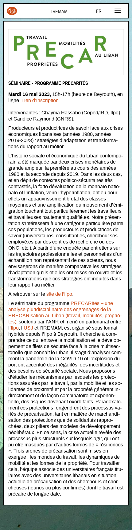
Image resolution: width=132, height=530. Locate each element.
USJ (28, 328)
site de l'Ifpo (59, 294)
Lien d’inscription (40, 100)
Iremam (12, 13)
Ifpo (15, 328)
